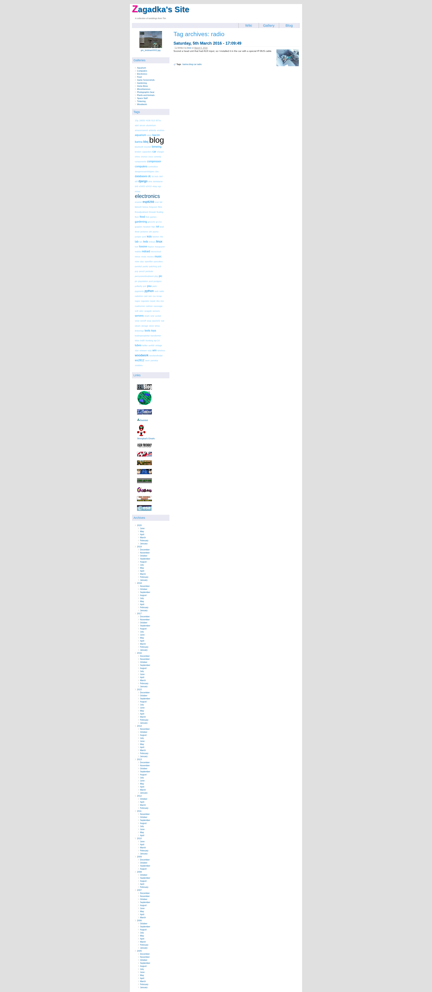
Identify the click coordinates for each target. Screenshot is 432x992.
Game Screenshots (146, 80)
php (156, 276)
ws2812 (139, 360)
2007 (139, 890)
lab (137, 241)
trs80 (142, 340)
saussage (158, 306)
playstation (143, 281)
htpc (153, 227)
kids (149, 236)
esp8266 (148, 202)
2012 (139, 796)
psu (149, 286)
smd (152, 316)
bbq (145, 141)
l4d (161, 237)
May (142, 531)
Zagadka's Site (160, 9)
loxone (143, 246)
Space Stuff (142, 98)
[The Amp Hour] (144, 404)
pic (160, 276)
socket (158, 316)
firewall (152, 212)
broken (138, 152)
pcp (136, 271)
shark (147, 316)
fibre (160, 207)
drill (136, 186)
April (142, 534)
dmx (150, 181)
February (144, 540)
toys (153, 330)
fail (161, 202)
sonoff (143, 321)
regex (137, 301)
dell (161, 176)
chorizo (144, 157)
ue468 (151, 345)
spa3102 (156, 321)
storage (144, 326)
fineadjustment (141, 212)
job (150, 232)
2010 (139, 838)
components (140, 161)
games (153, 217)
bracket (147, 147)
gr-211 (159, 222)
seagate (148, 311)
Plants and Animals (146, 95)
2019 (139, 546)
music (158, 256)
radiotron (139, 296)
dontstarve (158, 181)
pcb (159, 266)
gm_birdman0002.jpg (150, 50)
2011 (139, 811)
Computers (142, 71)
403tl (148, 120)
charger (160, 152)
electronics (147, 196)
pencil (142, 271)
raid (145, 296)
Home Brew (142, 86)
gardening (141, 221)
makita (138, 251)
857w (158, 120)
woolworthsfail (156, 355)
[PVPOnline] (144, 456)
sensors (156, 311)
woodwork (141, 355)
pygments (139, 291)
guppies (138, 227)
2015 (139, 689)
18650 (142, 120)
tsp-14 (157, 340)
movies (150, 257)
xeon (147, 360)
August (143, 562)
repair (152, 301)
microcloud (156, 251)
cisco (150, 157)
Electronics (142, 74)
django (142, 181)
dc (149, 176)
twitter (145, 345)
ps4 (144, 286)
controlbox (153, 167)
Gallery (269, 25)
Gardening (142, 83)
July (142, 565)
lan (140, 242)
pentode (149, 271)
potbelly (138, 286)
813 (153, 120)
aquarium (140, 135)
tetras (157, 326)
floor (137, 217)
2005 (139, 951)
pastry (145, 266)
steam (137, 326)
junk (144, 237)
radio (161, 291)
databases (141, 176)
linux (159, 241)
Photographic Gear (145, 92)
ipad (162, 227)
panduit (138, 266)
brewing (156, 146)
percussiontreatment (144, 276)
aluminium (151, 125)
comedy (157, 157)
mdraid (146, 251)
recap (159, 296)
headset (147, 227)
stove (151, 326)
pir (136, 281)
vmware (143, 350)
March (143, 537)
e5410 (149, 186)
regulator (145, 301)
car (154, 151)
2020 (139, 525)
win (154, 350)
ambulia (152, 130)
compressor (154, 161)
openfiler (149, 261)
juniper (138, 237)
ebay (155, 186)
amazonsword (141, 130)
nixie (137, 261)
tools (147, 330)
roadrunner (140, 306)
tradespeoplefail (142, 336)
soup (149, 321)
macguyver (160, 247)
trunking (149, 340)
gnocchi (151, 222)
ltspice (151, 247)
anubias (160, 130)
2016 (139, 653)
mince (137, 257)
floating (160, 212)
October (143, 556)
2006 (139, 920)
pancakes (158, 261)
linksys (152, 242)
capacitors (147, 152)
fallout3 (138, 207)
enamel (138, 202)
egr (159, 186)
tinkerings (139, 331)
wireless (161, 350)
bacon (156, 135)
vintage (158, 345)
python (149, 291)
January (143, 543)
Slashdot (144, 420)
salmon (149, 306)
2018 (139, 583)
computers (141, 166)
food (142, 216)
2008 (139, 872)
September (145, 559)
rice (162, 301)
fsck (147, 217)
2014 (139, 726)
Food (139, 77)
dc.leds (155, 176)
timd (189, 48)
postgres (157, 281)
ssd (162, 321)
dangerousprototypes (144, 171)
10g (136, 120)
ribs (158, 301)
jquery (155, 232)
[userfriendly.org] (144, 447)
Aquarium (141, 68)
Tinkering (141, 101)
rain (150, 296)
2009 (139, 857)
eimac (137, 191)
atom (149, 135)
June (142, 528)
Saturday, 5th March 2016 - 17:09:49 (207, 43)
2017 (139, 613)
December (145, 550)
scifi (136, 311)
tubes (138, 345)
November (145, 553)
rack (156, 291)
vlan (137, 350)
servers (139, 315)
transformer (156, 336)
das (157, 171)
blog (156, 139)
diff (136, 181)
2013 (139, 759)
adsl (137, 125)
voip (150, 350)
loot (136, 247)
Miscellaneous (143, 89)
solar (137, 321)
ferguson (153, 207)
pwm (154, 286)
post (151, 281)
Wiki (248, 25)
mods (143, 257)
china (137, 157)
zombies (139, 365)
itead (137, 232)
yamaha (154, 360)
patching (153, 266)
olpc (142, 261)
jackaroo (144, 232)
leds (145, 241)
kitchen (156, 237)
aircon (142, 125)
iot (157, 226)
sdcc (141, 311)
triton (137, 340)
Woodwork (142, 104)
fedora (145, 207)
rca (154, 296)
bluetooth (139, 147)
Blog (289, 25)
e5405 (142, 186)
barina (138, 141)
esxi (157, 202)
